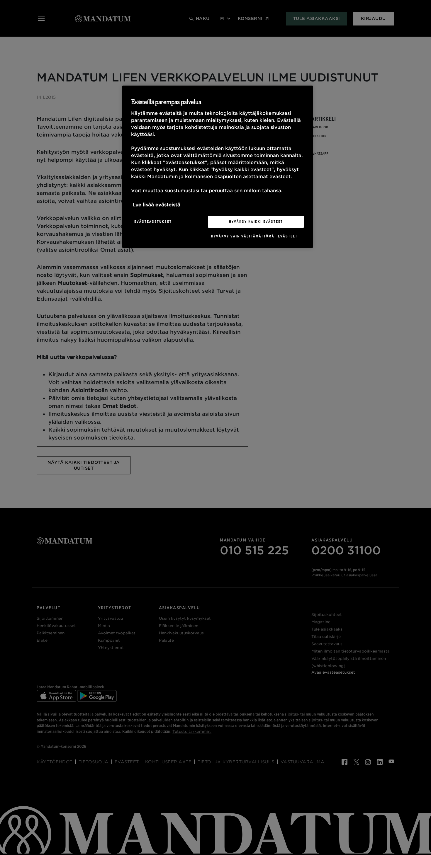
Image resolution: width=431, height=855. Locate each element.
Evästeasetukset (153, 221)
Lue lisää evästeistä (156, 204)
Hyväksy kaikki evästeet (256, 221)
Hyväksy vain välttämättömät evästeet (254, 236)
